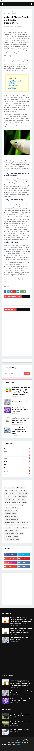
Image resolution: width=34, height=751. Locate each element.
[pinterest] (23, 558)
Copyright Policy (24, 740)
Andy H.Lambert (9, 26)
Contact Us (25, 742)
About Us (18, 742)
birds (6, 493)
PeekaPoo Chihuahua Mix (11, 511)
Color (17, 458)
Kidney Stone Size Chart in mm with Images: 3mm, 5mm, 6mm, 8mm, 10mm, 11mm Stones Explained (20, 419)
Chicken (19, 493)
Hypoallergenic (16, 502)
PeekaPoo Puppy (22, 496)
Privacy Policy (14, 740)
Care (17, 448)
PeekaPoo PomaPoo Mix (11, 516)
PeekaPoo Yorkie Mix (23, 525)
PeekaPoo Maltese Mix (10, 513)
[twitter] (23, 554)
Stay (17, 531)
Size (17, 474)
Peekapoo (18, 744)
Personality (7, 528)
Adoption (11, 499)
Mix (17, 464)
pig (5, 496)
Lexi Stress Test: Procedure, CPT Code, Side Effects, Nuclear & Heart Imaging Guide (20, 430)
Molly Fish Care (12, 88)
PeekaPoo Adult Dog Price (11, 508)
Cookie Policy (10, 742)
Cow (18, 499)
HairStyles (7, 502)
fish (9, 12)
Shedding (25, 528)
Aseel (11, 491)
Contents (11, 78)
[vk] (23, 562)
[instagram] (10, 562)
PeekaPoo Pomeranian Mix (11, 519)
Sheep (17, 471)
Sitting (11, 531)
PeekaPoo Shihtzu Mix (10, 525)
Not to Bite (7, 505)
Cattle (17, 452)
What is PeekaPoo (9, 539)
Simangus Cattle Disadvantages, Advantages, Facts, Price (20, 715)
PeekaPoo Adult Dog (17, 505)
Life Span (24, 502)
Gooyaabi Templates (17, 748)
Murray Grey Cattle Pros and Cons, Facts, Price (20, 722)
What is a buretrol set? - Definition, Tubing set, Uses (20, 401)
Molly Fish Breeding (13, 85)
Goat (17, 461)
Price (17, 468)
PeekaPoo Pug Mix (9, 522)
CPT (17, 488)
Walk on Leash (8, 536)
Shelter (6, 531)
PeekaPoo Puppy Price (22, 522)
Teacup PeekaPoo (9, 533)
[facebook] (10, 554)
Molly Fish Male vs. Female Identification (14, 82)
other (17, 539)
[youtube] (10, 566)
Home (5, 12)
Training (25, 493)
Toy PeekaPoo (19, 533)
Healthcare (7, 488)
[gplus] (10, 558)
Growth (23, 499)
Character (17, 455)
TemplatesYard (18, 747)
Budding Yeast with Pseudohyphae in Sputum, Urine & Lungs (20, 409)
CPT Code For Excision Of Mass (19, 729)
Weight (16, 536)
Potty (14, 528)
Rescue (19, 528)
